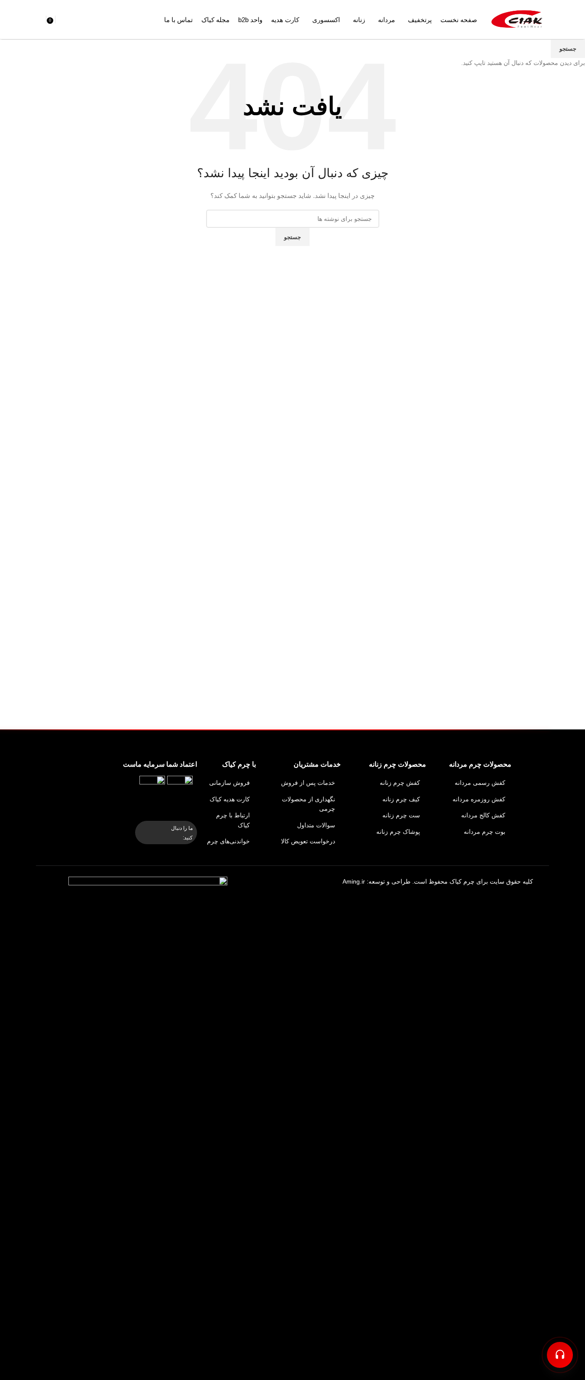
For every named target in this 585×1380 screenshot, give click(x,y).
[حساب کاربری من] (38, 19)
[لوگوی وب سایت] (518, 19)
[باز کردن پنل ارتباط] (560, 1355)
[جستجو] (59, 19)
